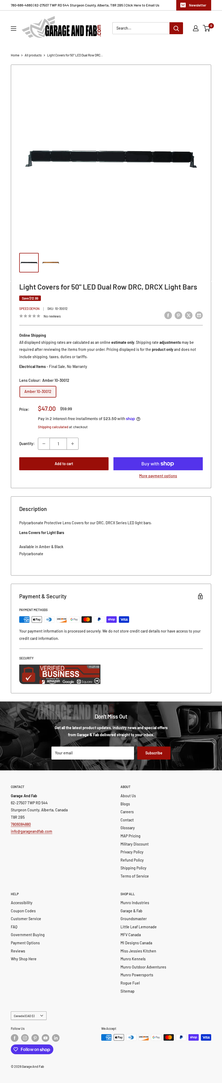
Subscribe (153, 753)
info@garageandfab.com (31, 831)
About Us (128, 795)
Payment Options (25, 943)
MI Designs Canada (136, 943)
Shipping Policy (133, 868)
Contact (127, 820)
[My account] (195, 28)
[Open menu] (13, 28)
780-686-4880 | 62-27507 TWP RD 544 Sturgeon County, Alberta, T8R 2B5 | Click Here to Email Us (85, 5)
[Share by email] (199, 315)
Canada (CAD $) (24, 1016)
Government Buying (28, 934)
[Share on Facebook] (168, 315)
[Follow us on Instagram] (25, 1038)
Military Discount (134, 844)
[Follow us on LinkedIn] (56, 1038)
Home (15, 55)
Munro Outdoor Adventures (143, 967)
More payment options (158, 476)
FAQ (14, 927)
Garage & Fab (131, 911)
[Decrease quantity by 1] (44, 443)
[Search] (176, 28)
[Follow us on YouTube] (45, 1038)
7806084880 (21, 824)
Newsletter (197, 5)
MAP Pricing (130, 836)
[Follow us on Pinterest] (35, 1038)
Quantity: (27, 443)
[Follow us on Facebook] (14, 1038)
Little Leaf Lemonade (138, 927)
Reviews (18, 951)
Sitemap (127, 991)
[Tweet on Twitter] (188, 315)
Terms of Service (134, 876)
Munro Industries (134, 902)
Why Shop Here (24, 959)
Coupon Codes (23, 911)
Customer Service (26, 918)
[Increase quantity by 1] (72, 443)
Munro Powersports (136, 975)
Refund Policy (132, 860)
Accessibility (21, 902)
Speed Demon (29, 308)
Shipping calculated (53, 427)
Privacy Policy (131, 852)
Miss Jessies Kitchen (138, 951)
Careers (127, 811)
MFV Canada (130, 934)
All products (33, 55)
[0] (206, 28)
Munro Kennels (133, 959)
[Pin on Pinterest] (178, 315)
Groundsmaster (133, 918)
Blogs (125, 804)
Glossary (127, 827)
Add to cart (64, 463)
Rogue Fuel (130, 983)
